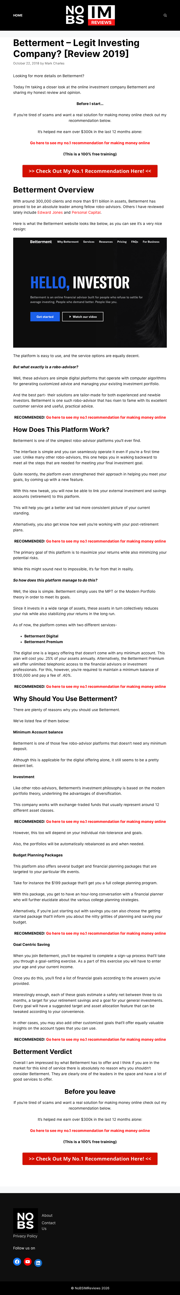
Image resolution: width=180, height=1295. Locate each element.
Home (18, 15)
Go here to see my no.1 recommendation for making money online (106, 417)
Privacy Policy (25, 1236)
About (47, 1215)
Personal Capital (86, 212)
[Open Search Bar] (165, 15)
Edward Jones (50, 212)
